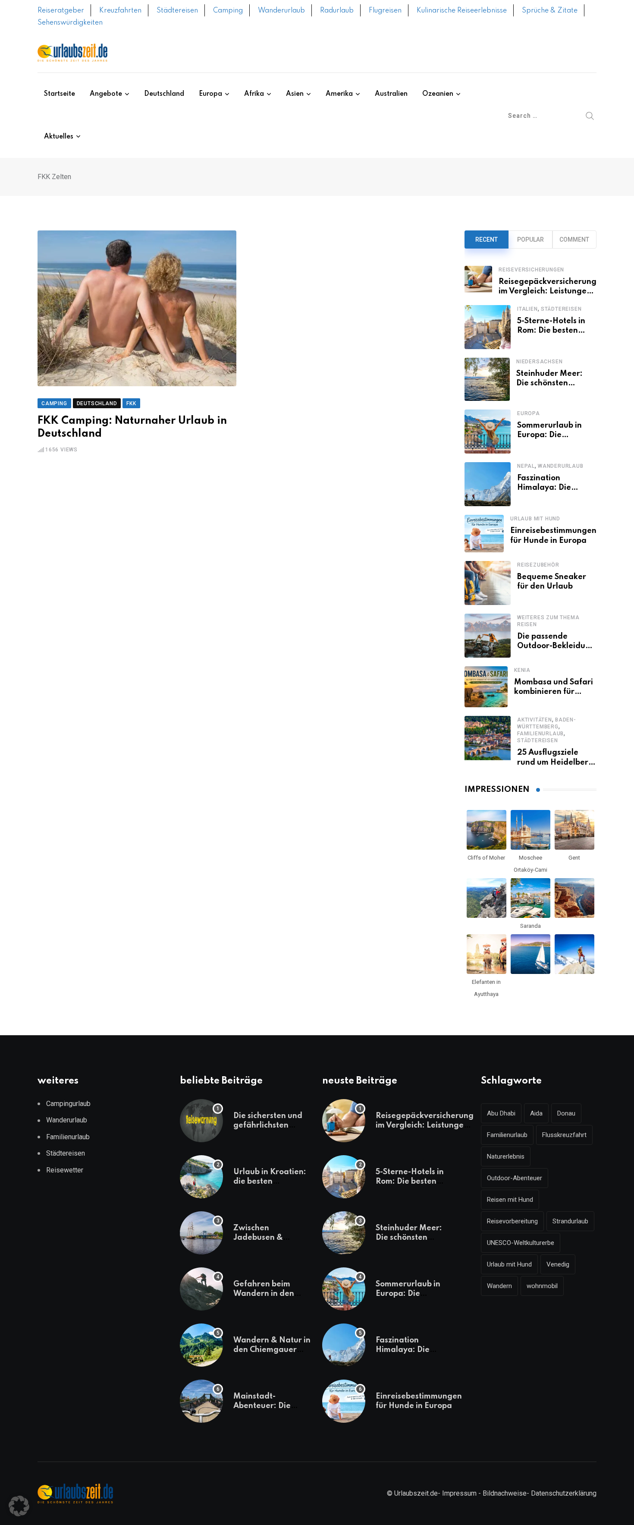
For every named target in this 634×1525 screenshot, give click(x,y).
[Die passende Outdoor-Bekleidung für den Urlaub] (488, 636)
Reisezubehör (538, 565)
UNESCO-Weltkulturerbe (520, 1243)
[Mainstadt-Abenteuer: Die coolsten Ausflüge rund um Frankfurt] (201, 1401)
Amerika (339, 94)
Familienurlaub (540, 734)
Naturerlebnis (505, 1156)
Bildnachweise (505, 1493)
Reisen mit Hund (510, 1200)
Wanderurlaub (281, 10)
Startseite (59, 94)
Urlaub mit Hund (535, 519)
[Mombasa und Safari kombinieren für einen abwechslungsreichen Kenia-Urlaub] (486, 686)
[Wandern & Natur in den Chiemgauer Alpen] (201, 1345)
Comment (574, 239)
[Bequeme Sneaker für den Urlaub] (488, 583)
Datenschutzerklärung (563, 1493)
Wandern (499, 1286)
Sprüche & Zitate (550, 10)
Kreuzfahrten (120, 10)
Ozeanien (437, 94)
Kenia (522, 670)
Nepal (526, 466)
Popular (530, 239)
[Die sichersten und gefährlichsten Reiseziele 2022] (201, 1120)
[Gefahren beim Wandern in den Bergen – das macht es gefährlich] (201, 1289)
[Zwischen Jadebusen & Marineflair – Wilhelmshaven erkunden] (201, 1232)
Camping (228, 10)
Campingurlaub (68, 1104)
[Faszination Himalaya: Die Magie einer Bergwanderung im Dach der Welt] (488, 484)
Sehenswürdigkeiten (70, 22)
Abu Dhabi (501, 1113)
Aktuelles (58, 136)
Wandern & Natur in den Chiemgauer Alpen (272, 1350)
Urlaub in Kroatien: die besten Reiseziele (269, 1181)
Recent (486, 239)
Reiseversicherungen (531, 270)
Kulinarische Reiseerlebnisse (462, 10)
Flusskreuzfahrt (564, 1135)
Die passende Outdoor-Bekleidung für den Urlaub (556, 646)
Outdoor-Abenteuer (514, 1178)
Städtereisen (177, 10)
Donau (566, 1113)
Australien (391, 94)
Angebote (106, 94)
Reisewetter (64, 1170)
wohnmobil (542, 1286)
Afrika (254, 94)
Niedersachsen (539, 362)
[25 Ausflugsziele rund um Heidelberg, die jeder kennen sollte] (488, 741)
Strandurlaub (570, 1221)
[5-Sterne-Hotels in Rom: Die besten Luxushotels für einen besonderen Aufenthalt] (488, 327)
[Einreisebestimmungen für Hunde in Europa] (484, 533)
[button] (19, 1506)
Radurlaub (337, 10)
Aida (536, 1113)
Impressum (459, 1493)
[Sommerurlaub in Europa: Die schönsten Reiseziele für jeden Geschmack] (488, 432)
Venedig (557, 1264)
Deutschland (164, 94)
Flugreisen (385, 10)
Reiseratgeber (61, 10)
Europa (210, 94)
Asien (295, 94)
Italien (527, 309)
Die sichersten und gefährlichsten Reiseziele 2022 (267, 1125)
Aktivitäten (534, 720)
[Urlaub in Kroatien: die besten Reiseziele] (201, 1176)
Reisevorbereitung (512, 1221)
